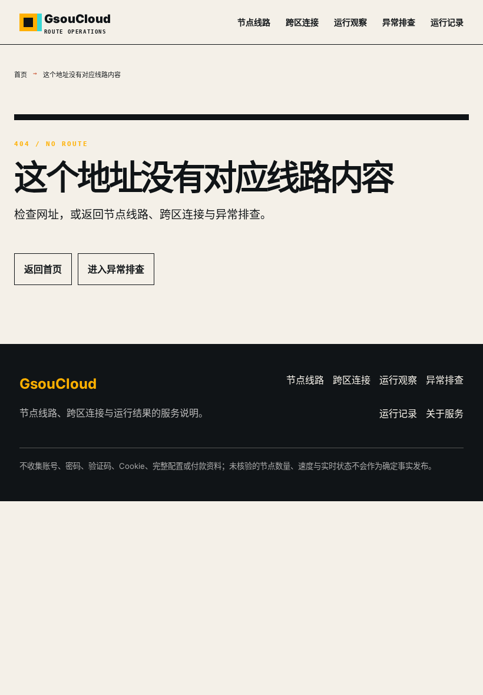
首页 (20, 75)
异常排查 (398, 22)
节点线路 (253, 22)
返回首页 (43, 269)
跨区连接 (302, 22)
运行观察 (350, 22)
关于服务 (445, 413)
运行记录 (447, 22)
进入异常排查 (116, 269)
